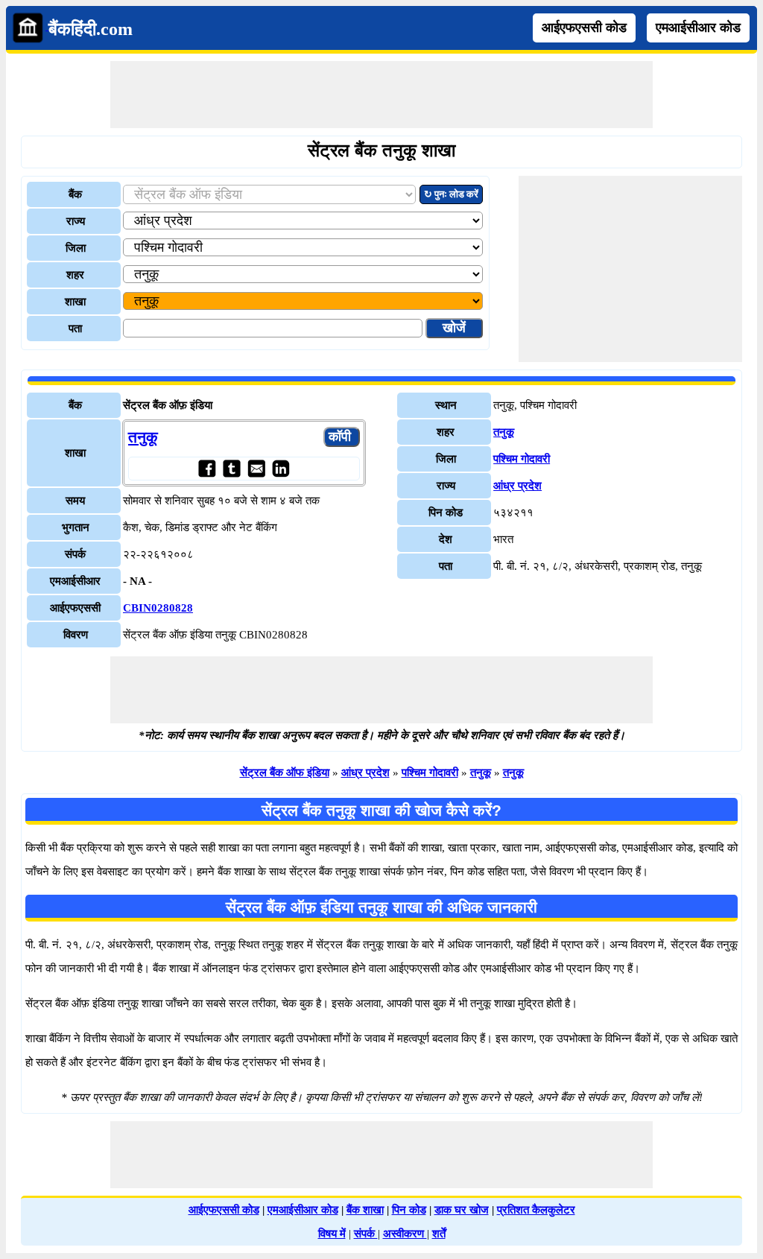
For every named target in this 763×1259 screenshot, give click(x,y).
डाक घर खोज (461, 1210)
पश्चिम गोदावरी (521, 459)
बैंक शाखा (365, 1210)
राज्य (75, 221)
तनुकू (143, 437)
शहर (75, 275)
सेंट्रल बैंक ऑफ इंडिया (284, 772)
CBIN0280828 (158, 608)
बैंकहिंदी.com (90, 29)
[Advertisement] (381, 94)
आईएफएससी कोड (584, 27)
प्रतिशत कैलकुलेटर (536, 1210)
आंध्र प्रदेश (517, 486)
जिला (76, 248)
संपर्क (366, 1234)
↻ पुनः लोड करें (451, 194)
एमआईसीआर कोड (698, 27)
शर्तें (439, 1234)
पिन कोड (409, 1210)
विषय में (332, 1234)
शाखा (75, 302)
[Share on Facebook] (206, 468)
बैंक (75, 194)
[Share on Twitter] (231, 468)
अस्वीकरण (405, 1234)
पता (75, 328)
